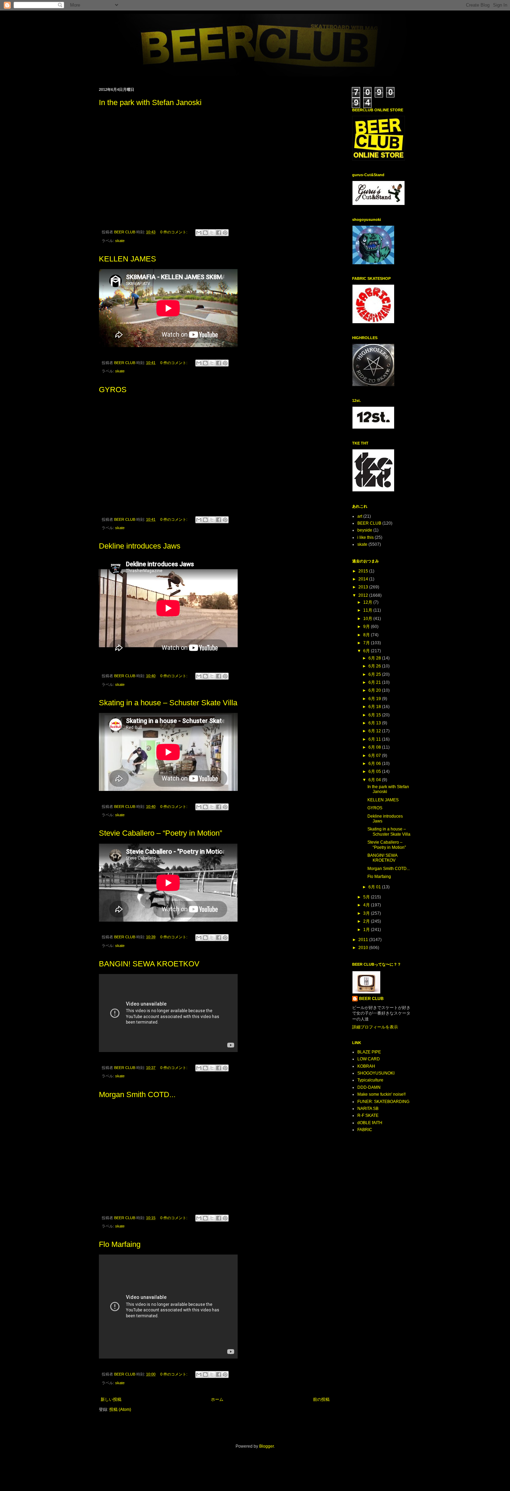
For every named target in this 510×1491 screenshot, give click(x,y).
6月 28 (375, 658)
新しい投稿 (111, 1399)
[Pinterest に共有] (225, 232)
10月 (368, 618)
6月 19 (375, 698)
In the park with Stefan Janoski (150, 102)
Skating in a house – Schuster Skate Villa (168, 702)
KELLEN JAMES (127, 259)
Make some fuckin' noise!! (381, 1094)
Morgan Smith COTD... (137, 1094)
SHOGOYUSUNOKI (375, 1073)
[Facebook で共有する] (218, 232)
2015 (363, 571)
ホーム (217, 1399)
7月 (367, 642)
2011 (363, 939)
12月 (368, 602)
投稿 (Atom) (120, 1409)
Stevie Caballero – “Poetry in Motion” (160, 833)
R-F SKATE (368, 1115)
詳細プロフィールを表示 (375, 1027)
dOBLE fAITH (369, 1122)
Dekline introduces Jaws (139, 546)
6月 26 (375, 666)
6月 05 (375, 771)
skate (120, 241)
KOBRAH (366, 1066)
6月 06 (375, 763)
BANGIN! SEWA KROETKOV (149, 963)
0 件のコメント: (174, 232)
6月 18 (375, 706)
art (359, 516)
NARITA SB (368, 1108)
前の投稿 (321, 1399)
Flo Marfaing (120, 1244)
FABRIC (364, 1129)
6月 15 (375, 715)
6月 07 (375, 755)
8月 (367, 634)
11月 (368, 610)
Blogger (266, 1446)
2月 (367, 921)
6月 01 (375, 887)
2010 (363, 947)
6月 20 (375, 690)
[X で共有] (212, 232)
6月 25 (375, 674)
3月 (367, 913)
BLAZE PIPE (369, 1052)
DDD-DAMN (369, 1087)
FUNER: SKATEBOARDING (383, 1101)
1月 (367, 929)
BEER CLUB (369, 523)
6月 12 (375, 731)
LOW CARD (368, 1059)
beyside (364, 530)
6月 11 (375, 739)
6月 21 (375, 682)
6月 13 (375, 723)
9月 (367, 626)
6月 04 (375, 779)
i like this (365, 537)
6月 (367, 650)
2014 (363, 579)
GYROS (113, 389)
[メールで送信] (198, 232)
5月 (367, 897)
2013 (363, 587)
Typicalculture (370, 1080)
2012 (363, 595)
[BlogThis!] (205, 232)
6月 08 (375, 747)
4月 (367, 905)
